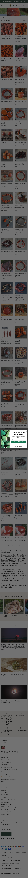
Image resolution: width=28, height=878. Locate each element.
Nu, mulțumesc (18, 446)
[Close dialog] (26, 431)
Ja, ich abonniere (18, 441)
